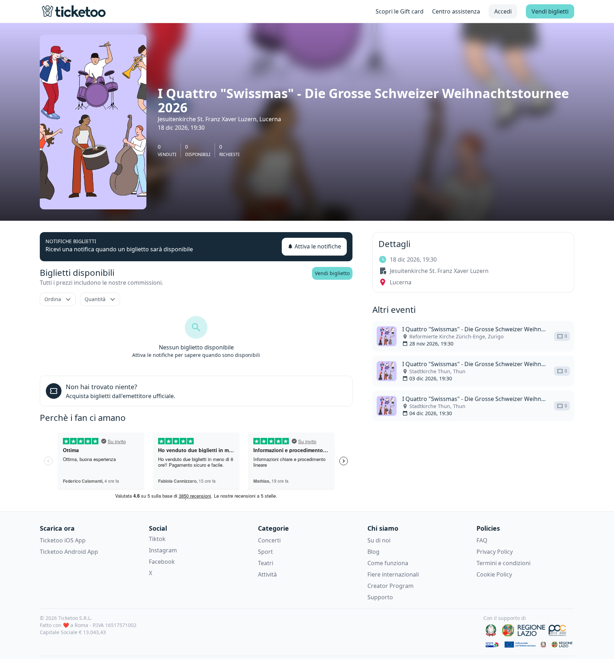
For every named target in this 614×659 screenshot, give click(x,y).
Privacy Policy (494, 552)
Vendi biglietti (550, 11)
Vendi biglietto (332, 273)
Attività (267, 574)
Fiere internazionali (393, 574)
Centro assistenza (456, 11)
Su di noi (379, 540)
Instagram (163, 550)
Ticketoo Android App (69, 552)
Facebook (162, 562)
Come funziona (387, 563)
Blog (373, 552)
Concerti (269, 540)
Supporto (380, 597)
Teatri (265, 563)
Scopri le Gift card (400, 11)
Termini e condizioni (503, 563)
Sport (265, 552)
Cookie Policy (494, 574)
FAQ (482, 540)
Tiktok (157, 539)
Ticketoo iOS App (63, 540)
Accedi (503, 11)
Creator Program (390, 586)
